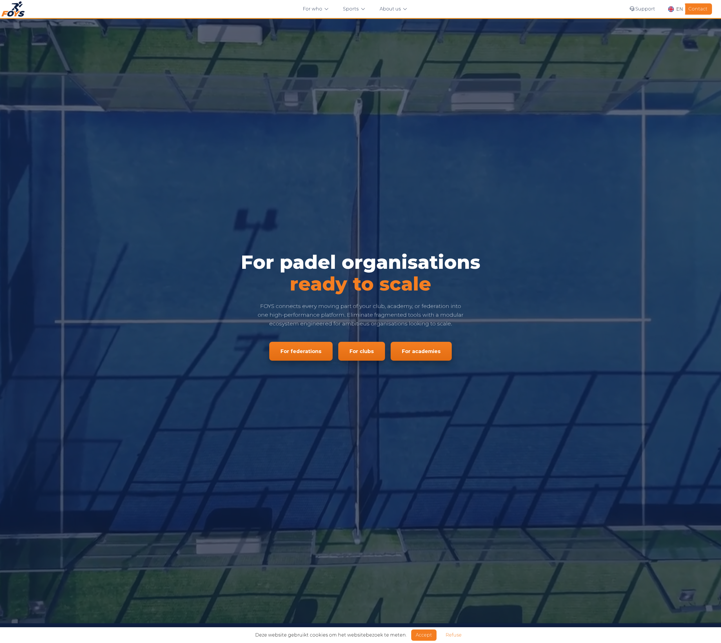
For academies (421, 351)
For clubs (362, 351)
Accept (424, 635)
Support (644, 9)
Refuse (454, 635)
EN (679, 9)
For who (313, 9)
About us (391, 9)
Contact (697, 9)
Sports (351, 9)
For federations (301, 351)
